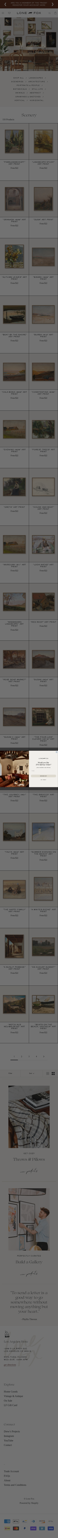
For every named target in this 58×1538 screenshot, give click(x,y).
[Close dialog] (56, 752)
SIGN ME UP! (43, 776)
